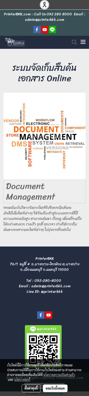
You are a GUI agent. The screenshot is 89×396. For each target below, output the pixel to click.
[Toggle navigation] (83, 42)
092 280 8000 (59, 14)
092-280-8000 (47, 280)
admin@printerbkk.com (51, 286)
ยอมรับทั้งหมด (55, 388)
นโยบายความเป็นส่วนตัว (59, 375)
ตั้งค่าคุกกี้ (31, 388)
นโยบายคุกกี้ (22, 379)
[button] (72, 42)
